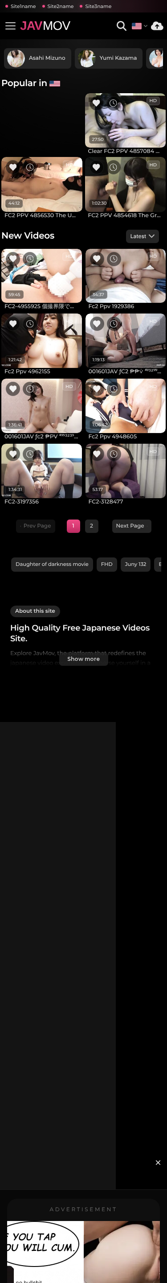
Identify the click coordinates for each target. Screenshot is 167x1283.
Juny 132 (136, 564)
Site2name (61, 6)
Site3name (98, 6)
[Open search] (121, 26)
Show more (83, 659)
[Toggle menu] (10, 25)
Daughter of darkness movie (52, 564)
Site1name (23, 6)
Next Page (130, 526)
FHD (107, 564)
